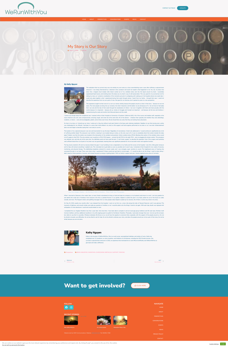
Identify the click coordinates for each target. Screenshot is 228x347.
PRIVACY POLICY (158, 334)
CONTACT (143, 19)
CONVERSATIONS (115, 19)
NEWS (134, 19)
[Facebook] (66, 307)
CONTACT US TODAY (169, 8)
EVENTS (126, 19)
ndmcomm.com (96, 333)
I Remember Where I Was (119, 327)
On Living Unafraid (101, 327)
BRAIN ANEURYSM (82, 252)
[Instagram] (71, 307)
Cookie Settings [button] (214, 344)
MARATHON (91, 252)
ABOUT (92, 19)
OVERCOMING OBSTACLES (104, 252)
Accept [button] (223, 344)
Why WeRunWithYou (69, 327)
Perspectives (69, 252)
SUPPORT (115, 252)
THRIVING (122, 252)
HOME (84, 19)
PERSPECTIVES (102, 19)
